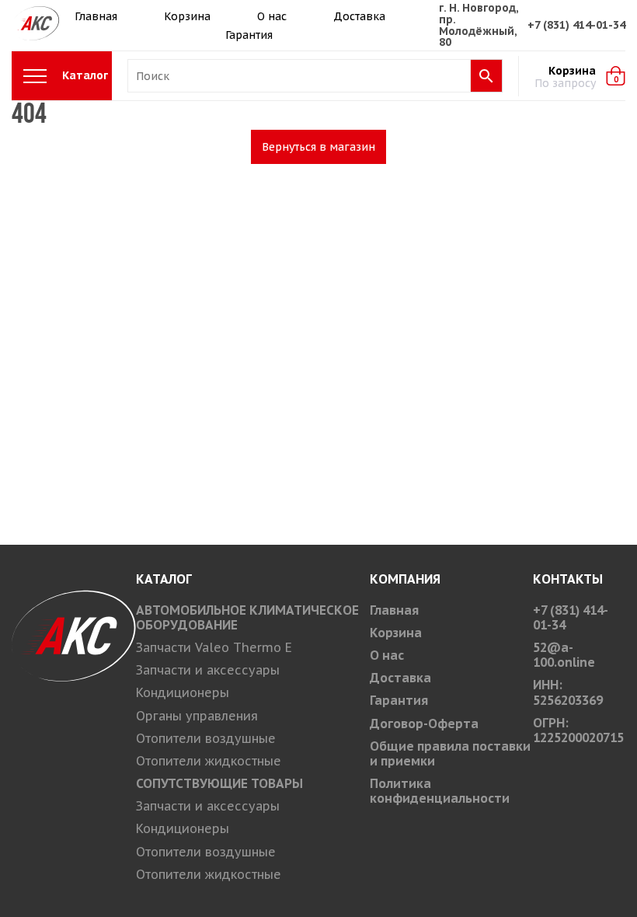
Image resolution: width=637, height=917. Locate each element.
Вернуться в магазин (318, 147)
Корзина (187, 16)
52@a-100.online (564, 655)
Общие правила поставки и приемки (450, 753)
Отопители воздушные (206, 738)
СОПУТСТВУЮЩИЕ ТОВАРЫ (219, 783)
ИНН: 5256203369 (568, 692)
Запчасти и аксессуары (208, 670)
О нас (272, 16)
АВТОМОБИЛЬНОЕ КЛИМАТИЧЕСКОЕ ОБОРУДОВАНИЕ (247, 617)
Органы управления (197, 715)
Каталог (85, 75)
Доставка (359, 16)
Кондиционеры (182, 692)
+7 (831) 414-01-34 (576, 25)
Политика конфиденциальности (440, 791)
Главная (96, 16)
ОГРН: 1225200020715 (578, 730)
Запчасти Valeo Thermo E (214, 647)
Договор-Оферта (424, 723)
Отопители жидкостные (208, 761)
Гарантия (249, 35)
